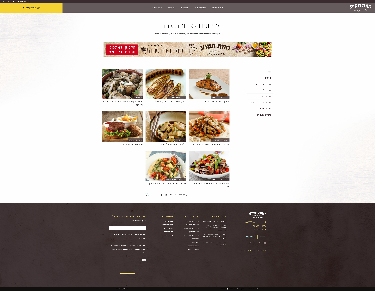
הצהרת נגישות (232, 289)
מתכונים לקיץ (265, 90)
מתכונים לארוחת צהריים (185, 20)
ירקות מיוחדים (168, 228)
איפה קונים (30, 7)
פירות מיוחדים (168, 232)
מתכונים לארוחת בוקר (192, 221)
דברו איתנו (157, 7)
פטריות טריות (168, 221)
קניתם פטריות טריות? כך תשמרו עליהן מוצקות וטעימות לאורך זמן (215, 226)
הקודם (182, 195)
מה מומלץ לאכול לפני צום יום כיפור (214, 221)
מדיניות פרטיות (223, 289)
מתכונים (184, 7)
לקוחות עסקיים (22, 1)
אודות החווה (217, 7)
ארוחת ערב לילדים (193, 246)
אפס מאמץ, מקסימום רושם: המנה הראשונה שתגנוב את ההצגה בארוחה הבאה (214, 237)
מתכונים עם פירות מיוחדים (260, 102)
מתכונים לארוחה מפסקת (191, 235)
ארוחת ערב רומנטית (193, 249)
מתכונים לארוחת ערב (192, 225)
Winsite (125, 289)
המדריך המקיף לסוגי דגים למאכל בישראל (215, 243)
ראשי (199, 20)
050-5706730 (258, 229)
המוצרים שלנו (200, 7)
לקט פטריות (169, 235)
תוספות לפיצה (221, 231)
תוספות (268, 78)
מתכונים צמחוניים (264, 108)
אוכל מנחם (195, 239)
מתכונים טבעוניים (264, 115)
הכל (269, 71)
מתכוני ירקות (266, 96)
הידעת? (171, 7)
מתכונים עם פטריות (263, 84)
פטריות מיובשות (167, 225)
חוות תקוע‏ (136, 269)
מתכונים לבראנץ (194, 232)
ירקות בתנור (195, 242)
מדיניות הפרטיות (127, 234)
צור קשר (262, 237)
